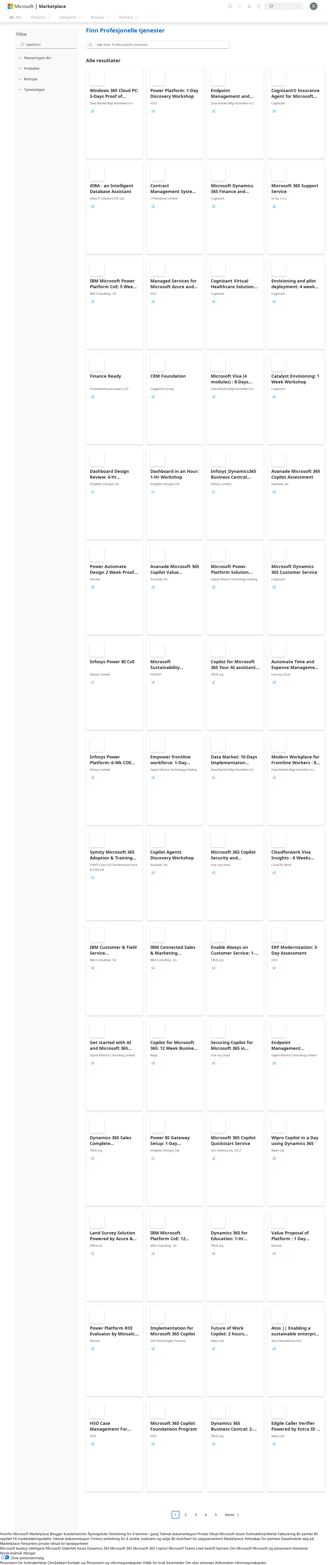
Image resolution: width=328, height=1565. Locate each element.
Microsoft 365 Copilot (150, 1548)
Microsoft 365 (121, 1548)
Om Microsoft (241, 1548)
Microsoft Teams (182, 1548)
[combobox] (159, 44)
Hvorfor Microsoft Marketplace (24, 1533)
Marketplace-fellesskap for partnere (252, 1538)
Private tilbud (208, 1533)
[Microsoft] (21, 6)
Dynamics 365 (98, 1548)
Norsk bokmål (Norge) (18, 1553)
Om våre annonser (199, 1562)
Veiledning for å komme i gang (133, 1533)
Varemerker (175, 1562)
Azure (81, 1548)
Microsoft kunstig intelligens (22, 1548)
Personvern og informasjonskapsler (114, 1562)
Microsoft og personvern (272, 1548)
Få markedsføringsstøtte (32, 1538)
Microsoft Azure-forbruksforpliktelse (248, 1533)
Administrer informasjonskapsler (240, 1562)
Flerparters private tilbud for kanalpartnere (54, 1543)
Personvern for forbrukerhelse (23, 1562)
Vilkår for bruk (154, 1562)
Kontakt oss (76, 1562)
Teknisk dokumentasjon (177, 1533)
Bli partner (305, 1533)
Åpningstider (98, 1533)
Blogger (56, 1533)
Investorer (300, 1548)
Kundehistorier (75, 1533)
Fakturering (287, 1533)
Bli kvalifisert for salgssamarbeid (197, 1538)
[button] (89, 45)
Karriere (222, 1548)
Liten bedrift (205, 1548)
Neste (229, 1514)
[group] (92, 111)
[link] (114, 113)
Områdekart (57, 1562)
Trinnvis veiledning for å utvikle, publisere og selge (130, 1538)
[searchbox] (51, 44)
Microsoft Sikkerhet (61, 1548)
